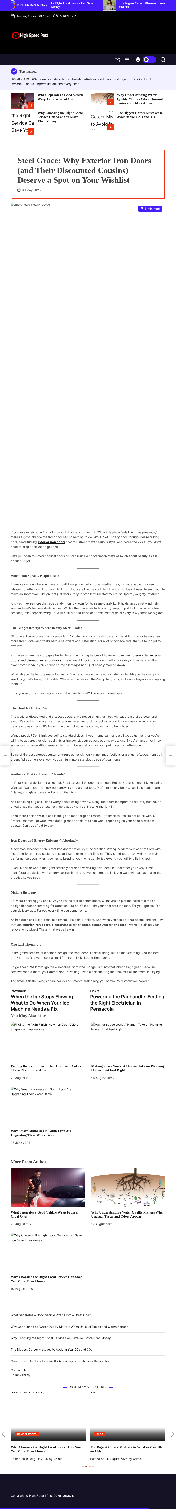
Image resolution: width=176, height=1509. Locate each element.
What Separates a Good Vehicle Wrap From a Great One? (51, 1315)
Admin (56, 1459)
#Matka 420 (21, 79)
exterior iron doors (51, 542)
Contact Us (18, 1370)
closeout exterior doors (44, 660)
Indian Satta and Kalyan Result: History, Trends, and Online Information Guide (125, 1449)
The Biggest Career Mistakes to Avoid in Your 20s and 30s (140, 115)
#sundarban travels (68, 79)
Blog (20, 1434)
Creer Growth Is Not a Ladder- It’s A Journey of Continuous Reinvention (60, 1361)
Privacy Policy (20, 1375)
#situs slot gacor (119, 79)
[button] (3, 1434)
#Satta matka (42, 79)
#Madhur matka (23, 84)
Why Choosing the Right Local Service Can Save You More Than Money (60, 117)
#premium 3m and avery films (58, 84)
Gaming (101, 1434)
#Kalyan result (94, 79)
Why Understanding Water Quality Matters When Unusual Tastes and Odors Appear (140, 99)
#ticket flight (142, 79)
